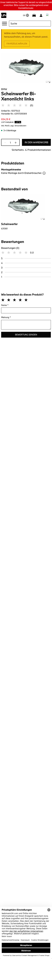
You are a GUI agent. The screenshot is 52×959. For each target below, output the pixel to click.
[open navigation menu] (4, 23)
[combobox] (30, 23)
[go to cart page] (48, 15)
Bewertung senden (26, 334)
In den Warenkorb (36, 142)
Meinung (6, 317)
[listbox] (26, 212)
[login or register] (41, 15)
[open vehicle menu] (34, 15)
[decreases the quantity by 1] (6, 142)
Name (5, 305)
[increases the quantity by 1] (14, 142)
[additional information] (44, 173)
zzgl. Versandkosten (18, 125)
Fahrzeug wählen (16, 43)
